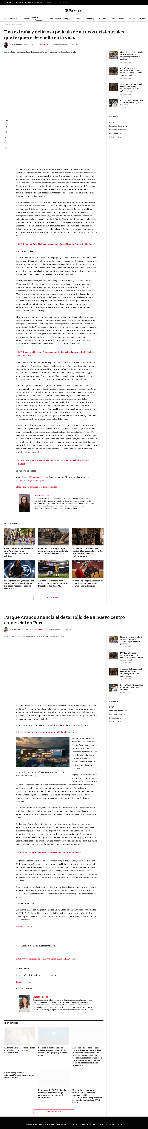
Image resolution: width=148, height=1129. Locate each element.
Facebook (20, 480)
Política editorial (115, 133)
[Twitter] (6, 132)
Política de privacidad (117, 130)
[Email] (6, 148)
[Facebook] (6, 126)
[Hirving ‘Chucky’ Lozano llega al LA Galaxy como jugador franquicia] (113, 103)
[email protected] (24, 982)
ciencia (40, 630)
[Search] (140, 18)
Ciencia (79, 18)
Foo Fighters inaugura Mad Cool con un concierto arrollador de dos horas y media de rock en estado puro (19, 584)
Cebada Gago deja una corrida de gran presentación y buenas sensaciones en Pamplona (87, 583)
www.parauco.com (24, 926)
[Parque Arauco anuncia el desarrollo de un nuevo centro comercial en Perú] (53, 668)
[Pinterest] (6, 142)
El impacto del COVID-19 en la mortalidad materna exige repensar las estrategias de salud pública (52, 1094)
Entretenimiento (117, 18)
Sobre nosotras (115, 137)
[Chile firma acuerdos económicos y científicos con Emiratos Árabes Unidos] (19, 1036)
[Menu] (143, 18)
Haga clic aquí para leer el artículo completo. (36, 487)
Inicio (26, 18)
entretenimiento (43, 45)
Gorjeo (30, 480)
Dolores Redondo (17, 630)
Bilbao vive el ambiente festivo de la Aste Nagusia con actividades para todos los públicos (18, 552)
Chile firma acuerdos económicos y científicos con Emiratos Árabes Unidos (19, 1050)
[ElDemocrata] (74, 10)
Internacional (55, 18)
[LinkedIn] (6, 137)
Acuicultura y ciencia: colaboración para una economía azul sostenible (19, 1075)
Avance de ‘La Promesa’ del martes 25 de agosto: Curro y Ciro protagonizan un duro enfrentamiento (45, 2)
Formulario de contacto (118, 126)
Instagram (40, 480)
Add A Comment (54, 597)
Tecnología (91, 18)
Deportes (103, 18)
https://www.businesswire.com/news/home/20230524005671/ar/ (46, 732)
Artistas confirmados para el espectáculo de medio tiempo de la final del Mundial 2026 (53, 583)
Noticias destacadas (37, 18)
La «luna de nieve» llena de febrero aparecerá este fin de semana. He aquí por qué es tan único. (52, 1051)
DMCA (111, 122)
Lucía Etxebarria (16, 45)
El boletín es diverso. (38, 477)
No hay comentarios (61, 45)
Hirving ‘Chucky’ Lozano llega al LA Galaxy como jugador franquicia (131, 102)
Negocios (68, 18)
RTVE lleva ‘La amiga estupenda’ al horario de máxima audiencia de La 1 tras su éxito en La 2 (53, 551)
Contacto (131, 18)
